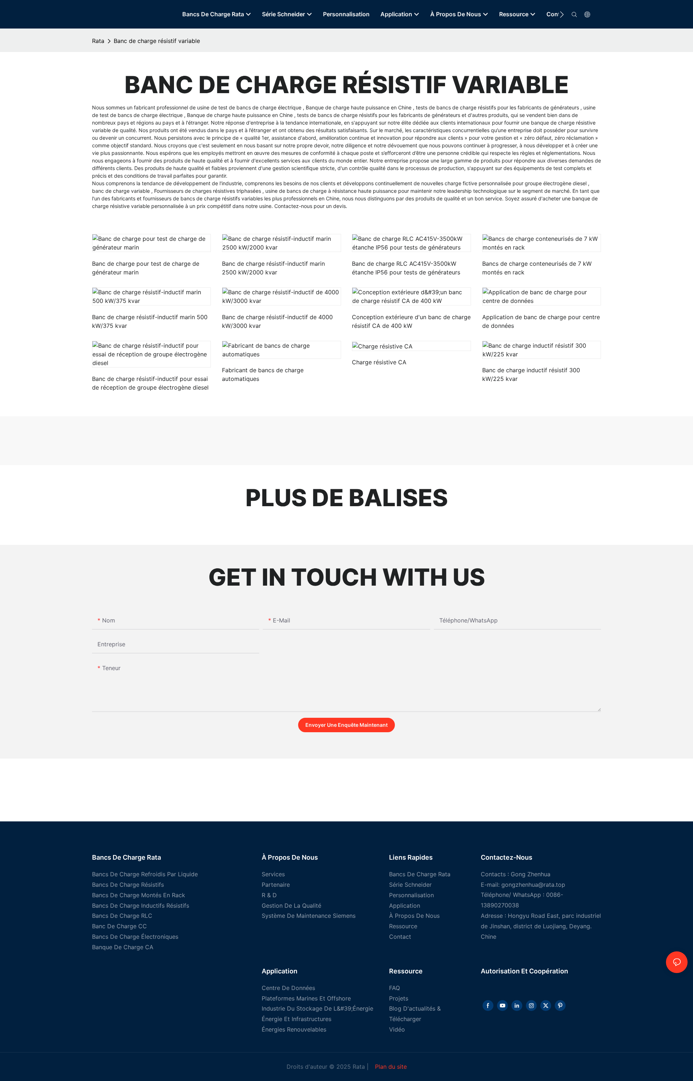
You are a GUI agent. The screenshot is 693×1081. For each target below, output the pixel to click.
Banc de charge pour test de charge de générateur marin (145, 268)
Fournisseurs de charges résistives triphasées (208, 191)
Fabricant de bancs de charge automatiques (263, 374)
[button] (562, 14)
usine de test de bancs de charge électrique (250, 107)
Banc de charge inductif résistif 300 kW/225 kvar (531, 374)
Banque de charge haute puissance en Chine (359, 107)
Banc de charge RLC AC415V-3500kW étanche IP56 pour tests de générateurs (406, 268)
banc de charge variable (121, 191)
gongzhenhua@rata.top (533, 884)
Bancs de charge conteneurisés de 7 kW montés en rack (537, 268)
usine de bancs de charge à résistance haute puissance (331, 191)
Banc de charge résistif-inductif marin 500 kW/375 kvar (150, 321)
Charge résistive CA (379, 362)
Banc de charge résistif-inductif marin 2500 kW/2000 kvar (273, 268)
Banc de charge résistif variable (157, 40)
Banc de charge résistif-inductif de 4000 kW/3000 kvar (277, 321)
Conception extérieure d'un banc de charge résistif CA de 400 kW (411, 321)
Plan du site (390, 1066)
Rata (98, 40)
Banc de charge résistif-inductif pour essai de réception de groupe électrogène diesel (150, 383)
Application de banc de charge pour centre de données (541, 321)
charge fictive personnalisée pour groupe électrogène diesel (516, 183)
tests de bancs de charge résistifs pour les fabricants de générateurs (498, 107)
